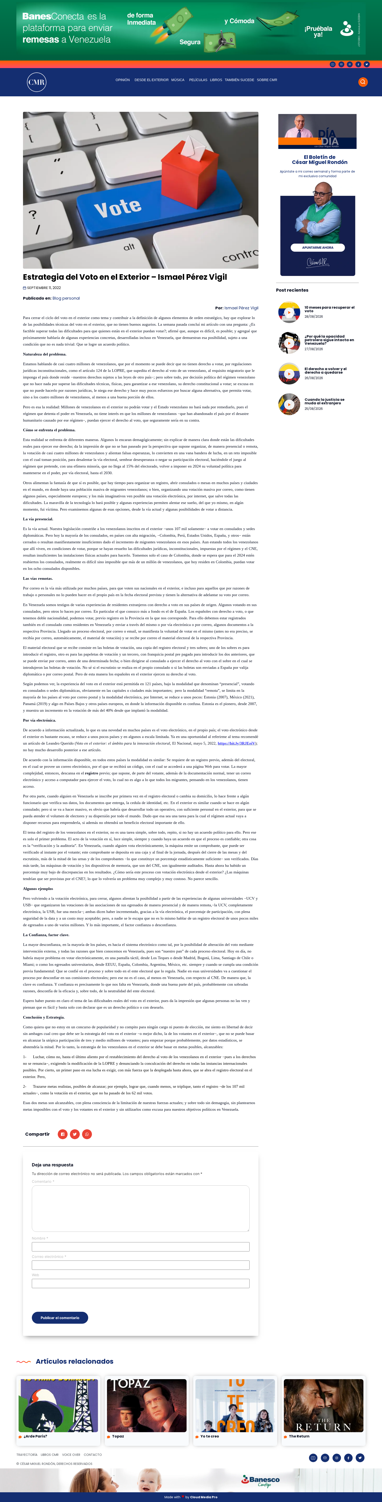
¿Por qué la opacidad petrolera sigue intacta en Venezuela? (329, 340)
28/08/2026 (314, 316)
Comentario (43, 1181)
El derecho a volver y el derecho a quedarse (326, 370)
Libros (216, 80)
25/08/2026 (314, 409)
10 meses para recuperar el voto (330, 309)
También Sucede (239, 80)
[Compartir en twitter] (75, 1134)
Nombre (40, 1238)
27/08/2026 (314, 349)
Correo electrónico (49, 1256)
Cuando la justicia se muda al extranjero (324, 401)
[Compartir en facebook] (63, 1134)
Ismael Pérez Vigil (240, 308)
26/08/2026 (314, 378)
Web (35, 1275)
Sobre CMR (267, 80)
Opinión (123, 80)
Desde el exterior (152, 80)
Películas (198, 80)
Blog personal (66, 298)
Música (177, 80)
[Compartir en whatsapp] (87, 1134)
